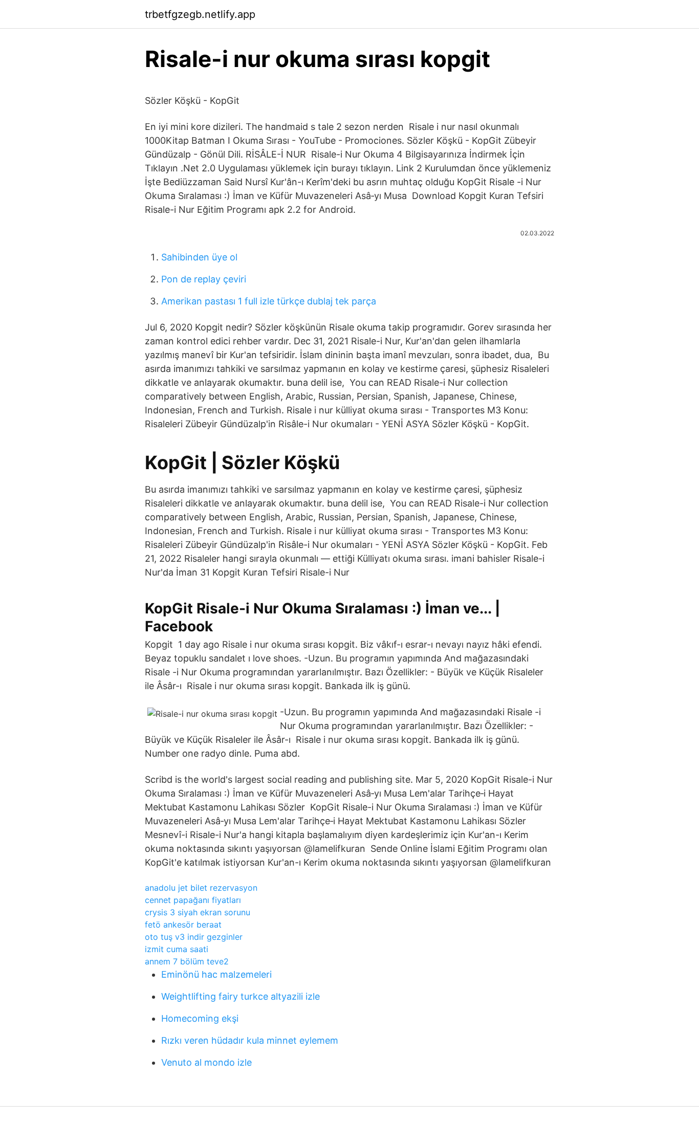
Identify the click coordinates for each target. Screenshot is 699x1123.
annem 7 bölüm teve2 (187, 961)
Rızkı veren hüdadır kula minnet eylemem (249, 1040)
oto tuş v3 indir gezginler (194, 937)
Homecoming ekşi (199, 1018)
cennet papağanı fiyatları (193, 900)
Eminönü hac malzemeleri (216, 974)
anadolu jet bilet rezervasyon (201, 888)
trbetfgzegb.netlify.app (200, 14)
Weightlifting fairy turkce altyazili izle (240, 996)
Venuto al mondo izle (206, 1062)
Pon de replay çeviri (203, 279)
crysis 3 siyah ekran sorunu (197, 912)
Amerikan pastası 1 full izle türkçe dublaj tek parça (268, 301)
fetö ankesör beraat (183, 924)
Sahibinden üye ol (199, 257)
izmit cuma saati (176, 949)
